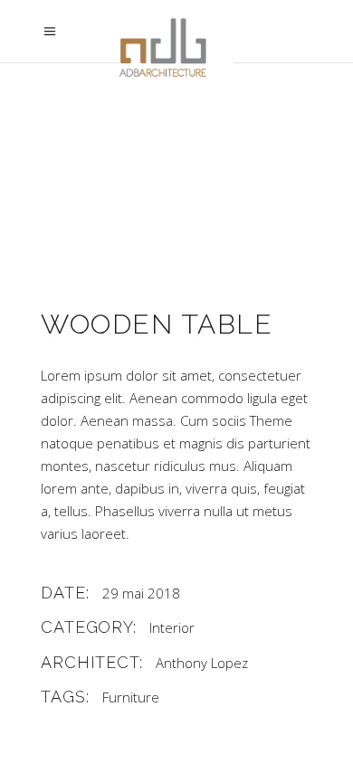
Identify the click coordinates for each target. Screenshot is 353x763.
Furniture (130, 697)
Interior (172, 627)
